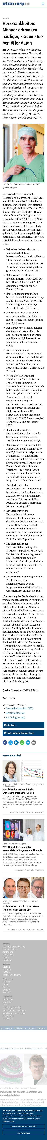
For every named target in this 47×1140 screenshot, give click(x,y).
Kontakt (6, 1004)
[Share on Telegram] (28, 742)
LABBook (7, 972)
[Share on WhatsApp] (22, 742)
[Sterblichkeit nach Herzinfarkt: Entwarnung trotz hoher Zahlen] (23, 771)
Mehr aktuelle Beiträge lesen (20, 733)
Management (8, 954)
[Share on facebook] (5, 742)
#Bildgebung (19, 870)
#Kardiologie (39, 870)
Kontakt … (12, 725)
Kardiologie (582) (15, 717)
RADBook (7, 969)
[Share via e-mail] (33, 742)
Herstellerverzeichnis (12, 974)
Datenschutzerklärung (19, 1116)
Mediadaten (8, 999)
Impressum (8, 1018)
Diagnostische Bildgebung (14, 946)
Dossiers (6, 966)
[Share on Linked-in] (16, 742)
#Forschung (14, 812)
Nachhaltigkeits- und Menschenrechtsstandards (14, 1009)
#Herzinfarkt (39, 812)
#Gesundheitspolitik (26, 812)
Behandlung (8, 951)
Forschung (7, 960)
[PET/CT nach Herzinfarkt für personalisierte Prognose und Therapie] (23, 830)
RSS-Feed (7, 992)
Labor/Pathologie (10, 949)
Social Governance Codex (14, 1013)
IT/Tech (6, 957)
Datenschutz (8, 1015)
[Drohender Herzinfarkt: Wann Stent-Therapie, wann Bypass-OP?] (23, 887)
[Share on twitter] (10, 742)
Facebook (7, 981)
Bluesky (6, 987)
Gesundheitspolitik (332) (19, 708)
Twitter (6, 984)
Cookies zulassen (23, 1133)
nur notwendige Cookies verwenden (23, 1126)
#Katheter (40, 929)
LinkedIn (6, 989)
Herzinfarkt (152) (15, 713)
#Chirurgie (11, 929)
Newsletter (7, 1002)
